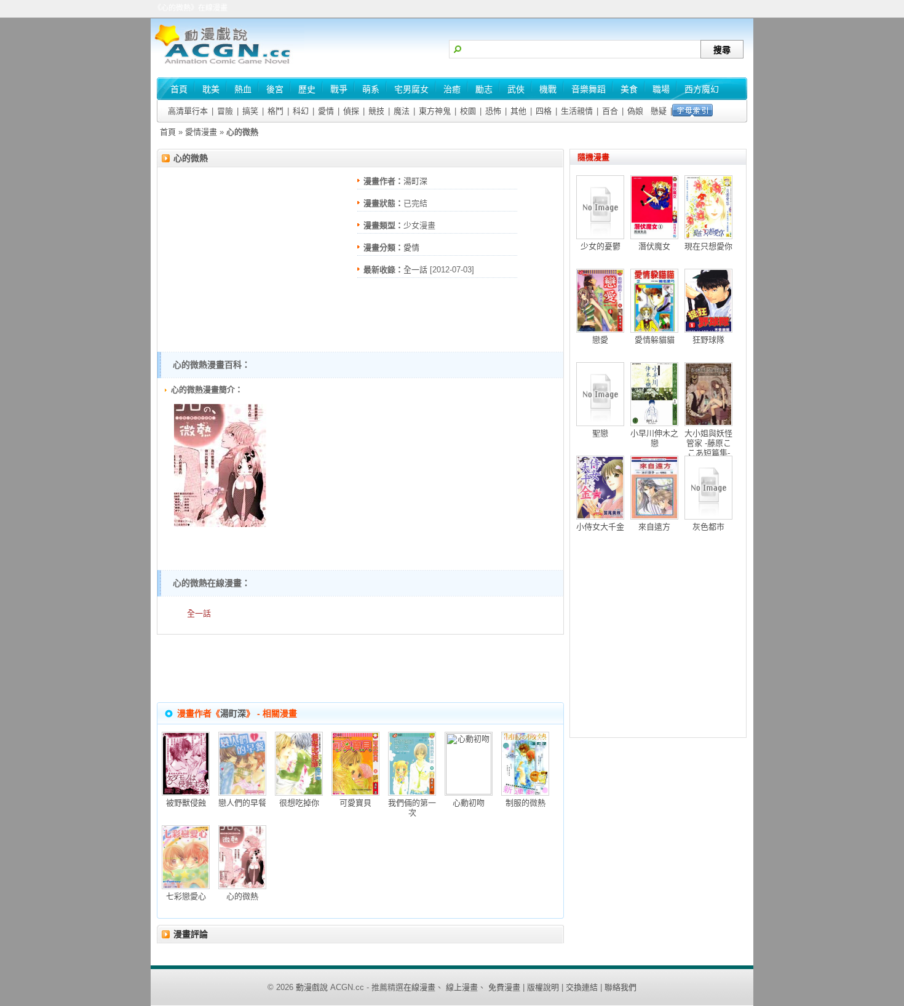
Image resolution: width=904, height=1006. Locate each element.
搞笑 (250, 111)
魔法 (402, 111)
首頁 (168, 132)
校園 (468, 111)
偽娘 (635, 111)
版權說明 (543, 987)
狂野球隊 (708, 339)
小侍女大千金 (600, 526)
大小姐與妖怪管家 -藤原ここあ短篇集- (708, 443)
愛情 (326, 111)
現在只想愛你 (708, 246)
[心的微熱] (220, 524)
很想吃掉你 (299, 802)
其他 (518, 111)
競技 (376, 111)
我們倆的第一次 (412, 807)
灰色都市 (708, 526)
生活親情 (577, 111)
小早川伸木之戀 (654, 438)
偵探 (351, 111)
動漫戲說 (312, 987)
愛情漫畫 (201, 132)
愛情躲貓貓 (655, 339)
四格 (544, 111)
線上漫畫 (462, 987)
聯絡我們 (620, 987)
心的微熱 (190, 158)
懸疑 (659, 111)
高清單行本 (188, 111)
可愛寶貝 (355, 802)
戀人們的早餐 (242, 802)
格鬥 (275, 111)
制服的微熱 (525, 802)
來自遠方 (654, 526)
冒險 (225, 111)
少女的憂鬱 (601, 246)
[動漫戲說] (227, 64)
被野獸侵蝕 (186, 802)
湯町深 (415, 181)
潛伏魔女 (654, 246)
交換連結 (582, 987)
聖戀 (600, 433)
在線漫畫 (419, 987)
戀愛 (600, 339)
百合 (610, 111)
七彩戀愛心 (186, 896)
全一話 (415, 269)
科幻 (301, 111)
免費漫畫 (504, 987)
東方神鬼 (435, 111)
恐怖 (493, 111)
